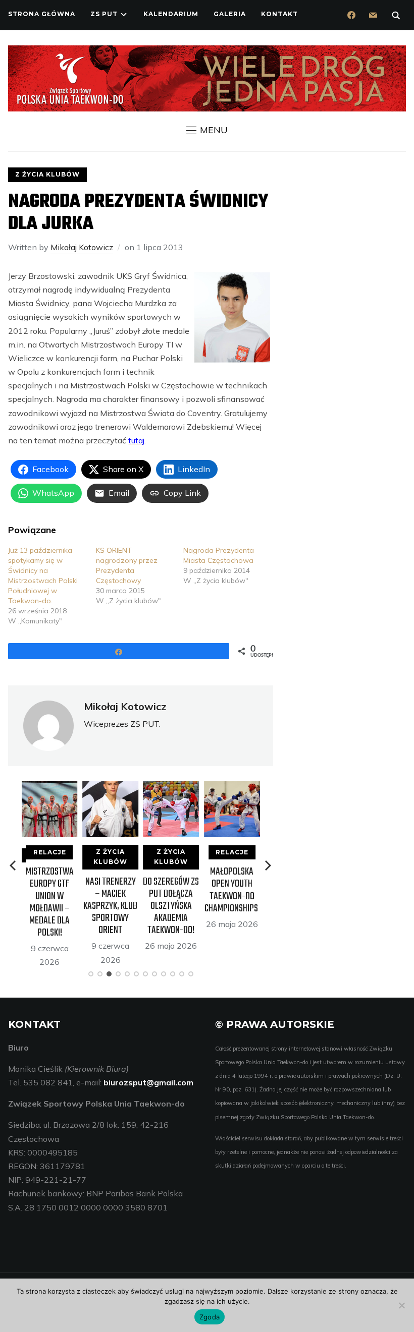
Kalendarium (170, 14)
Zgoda (209, 1317)
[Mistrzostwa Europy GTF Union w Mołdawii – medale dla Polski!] (50, 788)
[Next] (268, 865)
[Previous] (14, 865)
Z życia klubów (47, 174)
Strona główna (41, 14)
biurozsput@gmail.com (148, 1082)
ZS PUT (104, 14)
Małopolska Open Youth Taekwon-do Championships (232, 890)
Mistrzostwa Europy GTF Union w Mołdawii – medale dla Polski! (50, 902)
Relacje (49, 852)
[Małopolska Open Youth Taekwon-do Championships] (232, 788)
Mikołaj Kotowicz (81, 247)
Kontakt (279, 14)
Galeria (230, 14)
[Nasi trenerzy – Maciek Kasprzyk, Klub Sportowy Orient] (110, 788)
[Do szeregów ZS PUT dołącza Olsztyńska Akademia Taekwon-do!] (171, 788)
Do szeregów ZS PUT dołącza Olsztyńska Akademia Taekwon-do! (171, 906)
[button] (207, 130)
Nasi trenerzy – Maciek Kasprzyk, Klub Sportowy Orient (110, 906)
